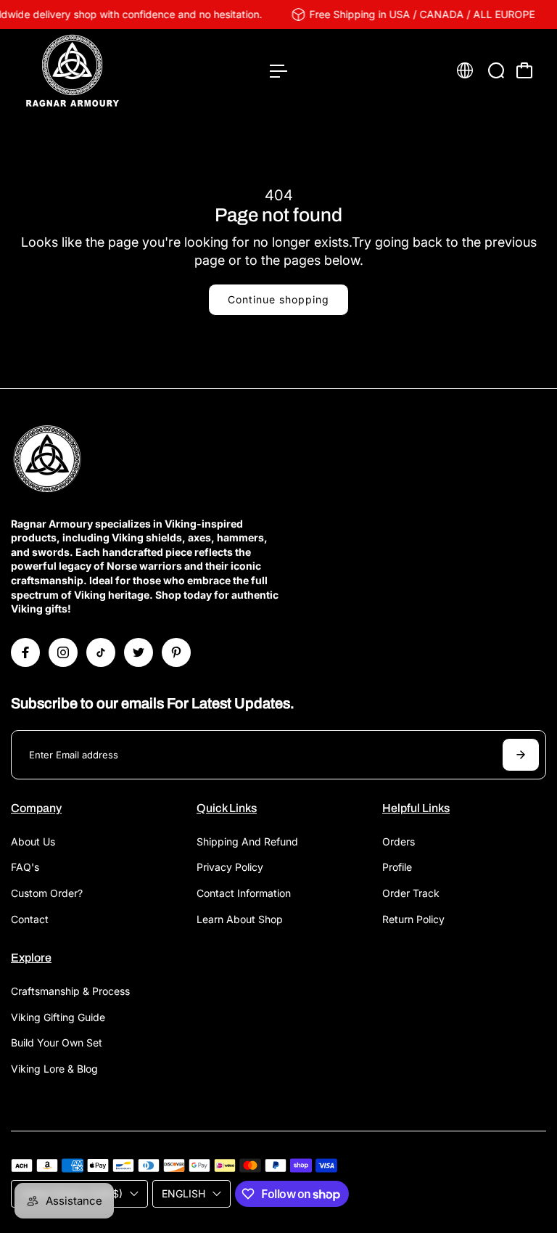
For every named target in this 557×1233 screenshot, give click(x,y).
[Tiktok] (100, 652)
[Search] (496, 70)
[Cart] (524, 70)
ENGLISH (183, 1193)
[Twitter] (138, 652)
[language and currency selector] (465, 70)
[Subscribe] (521, 754)
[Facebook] (25, 652)
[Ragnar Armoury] (112, 70)
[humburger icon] (278, 71)
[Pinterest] (176, 652)
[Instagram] (63, 652)
